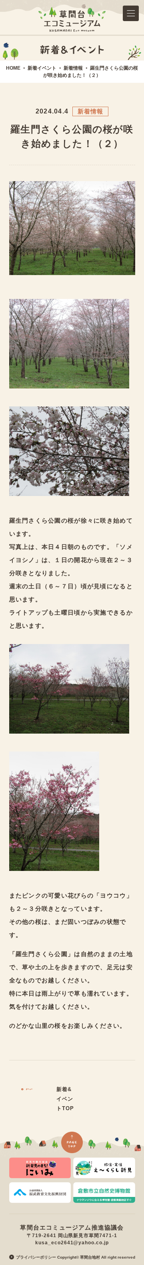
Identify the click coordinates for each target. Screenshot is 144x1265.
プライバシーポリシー (36, 1257)
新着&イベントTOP (65, 1098)
